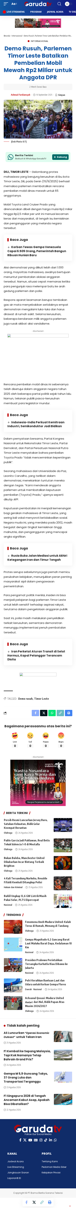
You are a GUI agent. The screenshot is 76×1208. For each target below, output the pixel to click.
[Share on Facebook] (26, 1202)
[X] (24, 1140)
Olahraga (8, 832)
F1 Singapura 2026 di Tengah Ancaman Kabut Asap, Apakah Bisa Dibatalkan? (26, 1100)
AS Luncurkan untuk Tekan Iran (26, 1035)
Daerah (28, 989)
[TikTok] (45, 1140)
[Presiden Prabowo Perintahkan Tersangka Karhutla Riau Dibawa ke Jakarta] (13, 965)
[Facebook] (20, 1140)
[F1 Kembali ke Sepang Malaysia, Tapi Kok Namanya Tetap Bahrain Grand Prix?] (63, 1054)
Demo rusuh (25, 698)
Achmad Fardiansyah (20, 94)
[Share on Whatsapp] (52, 713)
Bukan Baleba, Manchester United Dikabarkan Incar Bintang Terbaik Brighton (24, 861)
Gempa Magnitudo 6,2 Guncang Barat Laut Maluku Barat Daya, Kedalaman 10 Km (48, 943)
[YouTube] (30, 1140)
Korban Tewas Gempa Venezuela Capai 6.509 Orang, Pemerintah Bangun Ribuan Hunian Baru (36, 251)
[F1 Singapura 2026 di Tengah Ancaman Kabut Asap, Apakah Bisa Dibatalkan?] (63, 1099)
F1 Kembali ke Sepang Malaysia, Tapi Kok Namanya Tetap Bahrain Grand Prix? (27, 1055)
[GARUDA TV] (38, 4)
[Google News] (36, 1140)
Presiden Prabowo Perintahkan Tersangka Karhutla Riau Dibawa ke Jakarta (46, 963)
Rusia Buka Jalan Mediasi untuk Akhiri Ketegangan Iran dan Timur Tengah (37, 558)
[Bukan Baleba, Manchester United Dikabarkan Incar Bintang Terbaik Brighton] (63, 863)
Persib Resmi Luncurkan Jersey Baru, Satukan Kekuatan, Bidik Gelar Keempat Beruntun (26, 823)
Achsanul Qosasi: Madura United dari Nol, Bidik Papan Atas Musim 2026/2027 (44, 1002)
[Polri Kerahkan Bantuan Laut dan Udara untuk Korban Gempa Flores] (13, 985)
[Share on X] (34, 1202)
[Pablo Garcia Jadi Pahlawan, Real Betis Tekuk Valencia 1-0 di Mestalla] (63, 845)
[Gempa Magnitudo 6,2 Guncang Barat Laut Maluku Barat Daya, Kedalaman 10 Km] (13, 944)
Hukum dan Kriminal (13, 887)
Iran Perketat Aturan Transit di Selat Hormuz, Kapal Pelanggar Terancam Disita (36, 655)
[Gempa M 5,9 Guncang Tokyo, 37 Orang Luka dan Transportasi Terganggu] (63, 1077)
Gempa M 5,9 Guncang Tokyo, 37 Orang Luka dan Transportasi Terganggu (26, 1078)
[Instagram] (41, 1140)
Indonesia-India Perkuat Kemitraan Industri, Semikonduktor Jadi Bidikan (35, 424)
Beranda (7, 35)
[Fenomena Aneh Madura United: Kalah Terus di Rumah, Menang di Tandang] (13, 927)
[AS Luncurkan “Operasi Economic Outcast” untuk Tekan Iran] (63, 1036)
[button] (7, 3)
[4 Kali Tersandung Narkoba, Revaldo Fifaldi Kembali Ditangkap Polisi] (63, 883)
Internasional (17, 35)
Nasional (8, 904)
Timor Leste (41, 698)
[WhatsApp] (55, 1140)
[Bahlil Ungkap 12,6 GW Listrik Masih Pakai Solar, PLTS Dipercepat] (63, 901)
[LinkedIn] (50, 1140)
